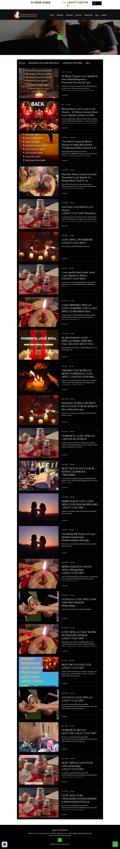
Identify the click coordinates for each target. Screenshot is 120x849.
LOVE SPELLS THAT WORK (72, 63)
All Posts (22, 63)
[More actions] (98, 72)
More (88, 63)
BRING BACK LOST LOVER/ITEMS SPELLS (44, 63)
